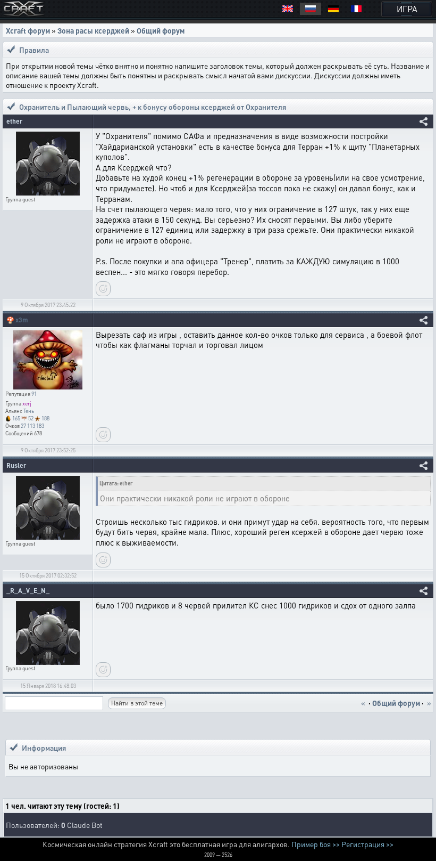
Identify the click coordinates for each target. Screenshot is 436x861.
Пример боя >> (315, 844)
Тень (28, 411)
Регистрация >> (367, 844)
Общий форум (161, 30)
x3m (21, 320)
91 (34, 394)
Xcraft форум (28, 30)
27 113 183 (32, 426)
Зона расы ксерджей (93, 30)
